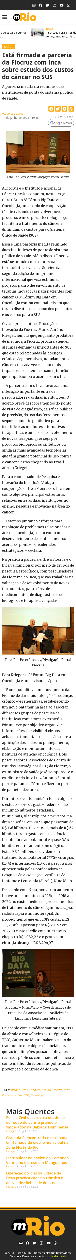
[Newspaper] (33, 5)
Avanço (15, 1090)
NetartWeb (58, 1256)
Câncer (35, 1090)
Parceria (7, 1095)
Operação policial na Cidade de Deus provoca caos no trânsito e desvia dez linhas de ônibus (34, 1178)
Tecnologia (38, 1095)
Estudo (46, 1090)
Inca (67, 1090)
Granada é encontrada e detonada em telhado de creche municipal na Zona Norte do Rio (37, 1142)
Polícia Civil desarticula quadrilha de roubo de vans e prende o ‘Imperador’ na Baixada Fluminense (37, 1122)
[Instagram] (54, 5)
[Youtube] (62, 5)
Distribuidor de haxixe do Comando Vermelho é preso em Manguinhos (37, 1160)
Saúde (8, 47)
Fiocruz (57, 1090)
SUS (26, 1095)
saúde (18, 1095)
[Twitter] (47, 5)
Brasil (25, 1090)
